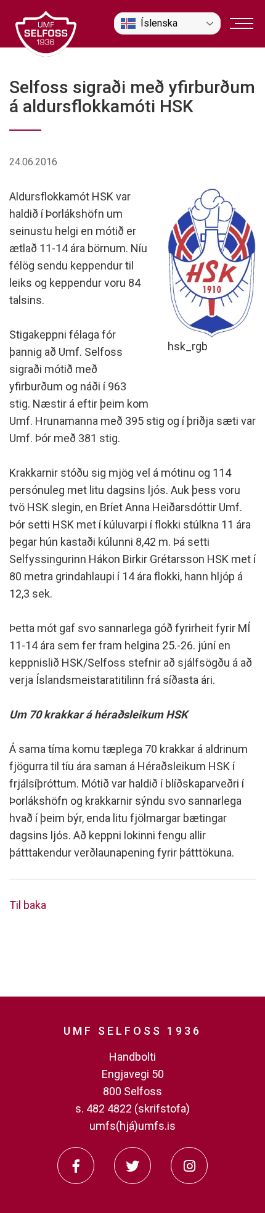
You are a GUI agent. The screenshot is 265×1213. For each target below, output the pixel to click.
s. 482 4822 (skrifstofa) (132, 1108)
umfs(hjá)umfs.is (132, 1125)
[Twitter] (132, 1165)
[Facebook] (75, 1165)
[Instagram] (189, 1165)
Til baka (27, 904)
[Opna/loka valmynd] (241, 23)
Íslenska (159, 23)
